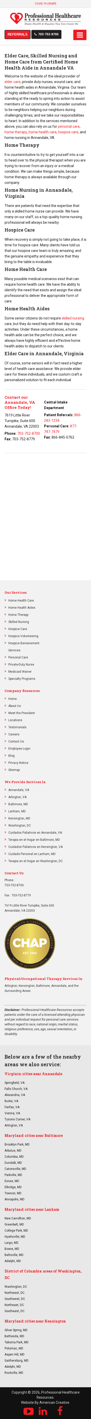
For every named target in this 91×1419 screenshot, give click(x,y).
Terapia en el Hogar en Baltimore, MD (34, 840)
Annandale (58, 986)
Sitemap (14, 770)
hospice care (68, 132)
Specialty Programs (21, 679)
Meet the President (21, 713)
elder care (12, 82)
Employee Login (19, 748)
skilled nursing (73, 318)
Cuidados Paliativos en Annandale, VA (35, 832)
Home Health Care (21, 600)
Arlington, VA (17, 797)
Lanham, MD (17, 811)
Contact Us (16, 741)
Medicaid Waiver (20, 671)
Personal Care (18, 657)
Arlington (11, 986)
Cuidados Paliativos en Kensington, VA (35, 847)
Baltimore (43, 986)
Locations (15, 720)
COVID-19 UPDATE (45, 3)
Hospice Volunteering (23, 636)
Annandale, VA (18, 790)
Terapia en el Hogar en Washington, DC (35, 861)
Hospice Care (17, 629)
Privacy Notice (18, 763)
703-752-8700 (48, 34)
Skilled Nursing (18, 622)
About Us (14, 706)
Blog (11, 755)
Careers (13, 734)
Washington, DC (19, 825)
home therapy (16, 132)
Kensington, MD (19, 818)
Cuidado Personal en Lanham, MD (32, 854)
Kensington (27, 986)
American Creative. (54, 1402)
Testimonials (17, 727)
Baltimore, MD (18, 804)
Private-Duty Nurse (21, 664)
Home (12, 699)
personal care (69, 126)
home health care (43, 132)
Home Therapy (18, 615)
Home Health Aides (21, 607)
